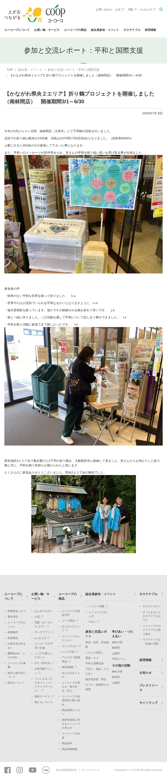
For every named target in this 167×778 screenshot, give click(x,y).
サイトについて (91, 769)
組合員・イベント (30, 69)
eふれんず (146, 9)
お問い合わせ (104, 9)
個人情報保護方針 (66, 769)
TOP (10, 69)
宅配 (130, 9)
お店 (118, 9)
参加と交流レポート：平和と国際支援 (73, 69)
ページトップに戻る (157, 574)
